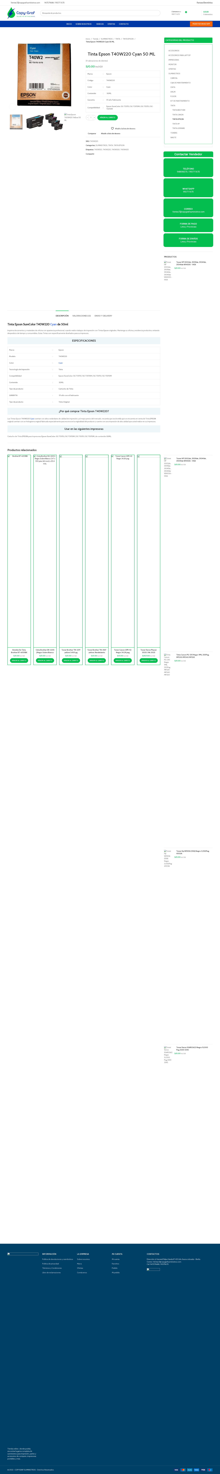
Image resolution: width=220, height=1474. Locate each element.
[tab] (62, 314)
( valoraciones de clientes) (97, 61)
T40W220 (107, 149)
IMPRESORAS (173, 60)
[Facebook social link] (180, 2)
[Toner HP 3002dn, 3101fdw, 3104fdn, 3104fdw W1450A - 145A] (168, 553)
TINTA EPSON (128, 39)
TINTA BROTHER (178, 110)
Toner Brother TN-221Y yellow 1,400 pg (71, 651)
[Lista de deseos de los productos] (190, 13)
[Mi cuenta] (195, 13)
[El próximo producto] (93, 47)
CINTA (172, 87)
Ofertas (80, 1268)
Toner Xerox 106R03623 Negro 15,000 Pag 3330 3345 (192, 1048)
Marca (79, 1264)
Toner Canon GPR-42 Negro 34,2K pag (122, 651)
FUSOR (173, 96)
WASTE (173, 137)
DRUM (172, 92)
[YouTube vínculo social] (189, 2)
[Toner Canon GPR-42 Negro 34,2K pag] (122, 551)
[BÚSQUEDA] (157, 13)
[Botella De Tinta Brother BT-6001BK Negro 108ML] (19, 551)
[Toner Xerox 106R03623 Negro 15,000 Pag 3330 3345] (168, 1142)
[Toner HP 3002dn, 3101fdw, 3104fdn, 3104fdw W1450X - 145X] (168, 357)
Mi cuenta (115, 1259)
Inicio (88, 39)
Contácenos (82, 1272)
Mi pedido (116, 1272)
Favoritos (115, 1264)
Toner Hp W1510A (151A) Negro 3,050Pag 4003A (192, 852)
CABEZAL (174, 78)
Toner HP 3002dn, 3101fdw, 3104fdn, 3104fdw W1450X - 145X (191, 263)
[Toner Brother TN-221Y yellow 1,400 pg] (70, 551)
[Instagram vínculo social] (186, 2)
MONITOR (172, 64)
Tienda (95, 39)
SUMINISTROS (107, 39)
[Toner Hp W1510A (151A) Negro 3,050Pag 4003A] (168, 946)
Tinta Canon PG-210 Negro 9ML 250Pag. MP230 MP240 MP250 (192, 656)
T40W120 (98, 149)
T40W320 (116, 149)
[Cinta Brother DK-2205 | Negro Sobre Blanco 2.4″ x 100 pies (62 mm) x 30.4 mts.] (45, 551)
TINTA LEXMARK (178, 128)
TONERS (173, 133)
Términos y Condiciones (52, 1268)
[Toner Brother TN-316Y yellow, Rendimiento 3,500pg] (96, 551)
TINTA (117, 39)
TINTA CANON (177, 114)
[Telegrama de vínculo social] (108, 154)
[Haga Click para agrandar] (12, 106)
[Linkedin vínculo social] (105, 154)
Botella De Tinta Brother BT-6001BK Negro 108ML (19, 652)
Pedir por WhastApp (201, 24)
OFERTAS (172, 69)
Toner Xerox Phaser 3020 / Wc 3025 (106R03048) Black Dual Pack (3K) (149, 654)
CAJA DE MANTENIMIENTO (180, 83)
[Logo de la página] (21, 13)
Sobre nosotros (83, 1259)
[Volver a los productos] (90, 47)
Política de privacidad (50, 1264)
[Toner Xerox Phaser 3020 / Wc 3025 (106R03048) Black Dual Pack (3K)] (148, 551)
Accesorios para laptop (179, 55)
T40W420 (124, 149)
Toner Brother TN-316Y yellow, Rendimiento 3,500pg (96, 652)
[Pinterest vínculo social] (192, 2)
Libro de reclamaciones (51, 1272)
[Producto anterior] (87, 47)
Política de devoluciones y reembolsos (57, 1259)
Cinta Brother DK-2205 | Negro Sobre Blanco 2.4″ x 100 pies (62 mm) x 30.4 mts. (45, 654)
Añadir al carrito (107, 117)
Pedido (115, 1268)
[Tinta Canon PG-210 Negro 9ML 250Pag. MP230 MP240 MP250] (168, 750)
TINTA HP (176, 124)
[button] (19, 660)
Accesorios (173, 50)
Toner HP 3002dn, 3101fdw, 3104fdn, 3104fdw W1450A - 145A (191, 459)
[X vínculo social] (183, 2)
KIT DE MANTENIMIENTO (180, 101)
